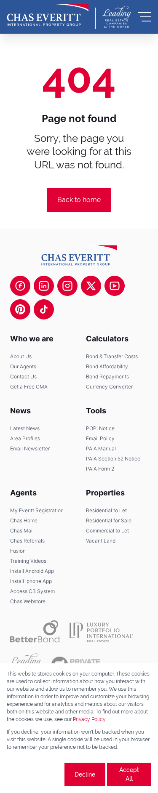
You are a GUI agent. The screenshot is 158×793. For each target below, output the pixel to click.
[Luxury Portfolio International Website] (101, 631)
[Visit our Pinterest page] (20, 309)
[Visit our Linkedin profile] (44, 286)
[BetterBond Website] (34, 631)
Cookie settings (35, 774)
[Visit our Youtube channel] (114, 286)
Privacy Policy (89, 719)
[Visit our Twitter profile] (91, 286)
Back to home (79, 200)
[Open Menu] (144, 17)
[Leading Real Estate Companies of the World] (116, 17)
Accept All (129, 774)
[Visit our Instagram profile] (67, 286)
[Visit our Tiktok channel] (44, 309)
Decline (85, 774)
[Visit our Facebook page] (20, 286)
